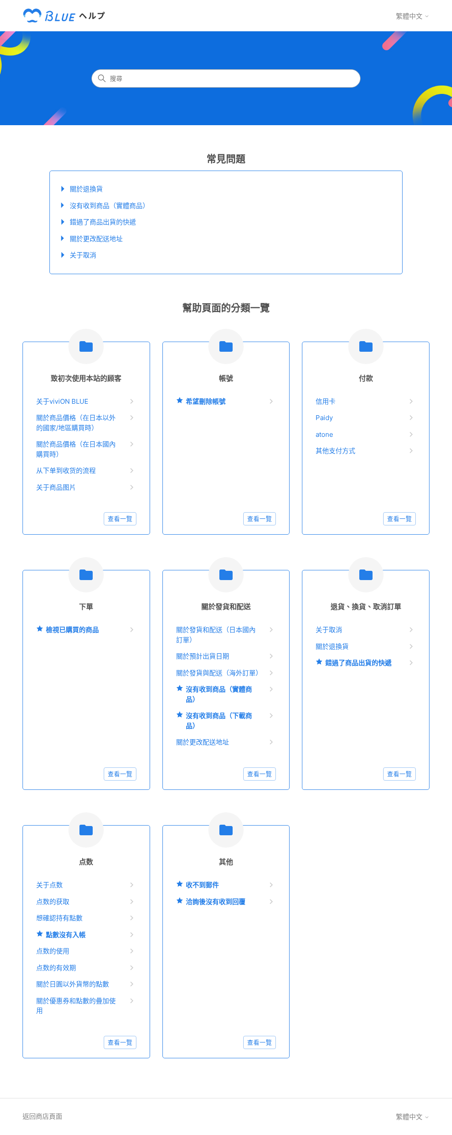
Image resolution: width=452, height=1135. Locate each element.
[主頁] (66, 15)
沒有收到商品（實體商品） (109, 205)
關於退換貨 (86, 189)
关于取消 (83, 255)
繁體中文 (410, 16)
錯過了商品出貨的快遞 (103, 222)
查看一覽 (120, 518)
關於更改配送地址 (96, 238)
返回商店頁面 (42, 1116)
